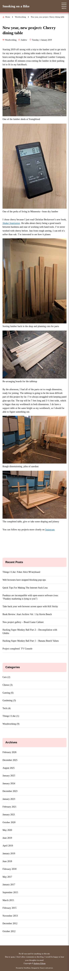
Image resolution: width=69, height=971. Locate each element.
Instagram (50, 529)
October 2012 (9, 931)
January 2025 (9, 775)
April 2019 (8, 845)
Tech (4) (7, 708)
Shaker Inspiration (11, 223)
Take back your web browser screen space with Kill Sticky (30, 606)
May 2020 (7, 830)
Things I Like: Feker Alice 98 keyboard (21, 572)
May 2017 (7, 877)
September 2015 (10, 892)
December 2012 (10, 923)
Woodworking (10, 40)
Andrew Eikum (40, 963)
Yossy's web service (46, 968)
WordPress (27, 968)
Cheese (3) (8, 685)
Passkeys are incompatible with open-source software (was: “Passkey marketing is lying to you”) (30, 597)
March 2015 (8, 900)
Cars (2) (6, 677)
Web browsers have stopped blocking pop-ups (24, 580)
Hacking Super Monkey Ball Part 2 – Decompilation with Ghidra (30, 631)
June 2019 (7, 838)
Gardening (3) (9, 700)
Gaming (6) (8, 693)
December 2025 (10, 760)
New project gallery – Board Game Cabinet (23, 622)
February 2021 (9, 806)
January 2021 (9, 814)
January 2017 (9, 884)
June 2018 (7, 861)
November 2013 (10, 916)
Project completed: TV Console (17, 648)
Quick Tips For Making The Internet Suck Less (25, 587)
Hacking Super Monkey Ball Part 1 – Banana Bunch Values (31, 641)
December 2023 (10, 791)
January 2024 (9, 783)
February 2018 (9, 869)
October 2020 (9, 822)
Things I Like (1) (11, 716)
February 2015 (9, 908)
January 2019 (9, 853)
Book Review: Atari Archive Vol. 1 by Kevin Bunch (27, 614)
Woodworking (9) (11, 724)
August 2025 (9, 768)
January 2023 (9, 799)
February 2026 (9, 752)
